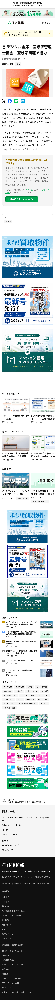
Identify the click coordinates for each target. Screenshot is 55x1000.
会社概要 (6, 897)
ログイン (46, 22)
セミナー (6, 829)
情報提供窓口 (7, 987)
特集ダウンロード (9, 834)
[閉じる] (50, 34)
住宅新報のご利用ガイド (12, 950)
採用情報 (6, 906)
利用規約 (29, 190)
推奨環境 (6, 955)
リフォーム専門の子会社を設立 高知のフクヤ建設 (15, 455)
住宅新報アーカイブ (10, 845)
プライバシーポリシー (11, 915)
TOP (4, 800)
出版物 (5, 840)
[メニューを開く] (4, 23)
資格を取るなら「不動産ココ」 (15, 825)
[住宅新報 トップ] (16, 22)
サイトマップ (7, 938)
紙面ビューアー (8, 850)
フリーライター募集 (10, 983)
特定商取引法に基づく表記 (13, 910)
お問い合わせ (7, 933)
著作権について (8, 924)
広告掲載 (6, 969)
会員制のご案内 (8, 960)
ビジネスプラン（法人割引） (14, 964)
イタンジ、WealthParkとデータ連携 (16, 417)
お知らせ (6, 901)
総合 (10, 800)
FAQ (4, 929)
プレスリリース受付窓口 (12, 978)
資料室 (5, 973)
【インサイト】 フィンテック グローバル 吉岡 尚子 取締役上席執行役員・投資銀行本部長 (15, 495)
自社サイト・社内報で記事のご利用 (17, 992)
